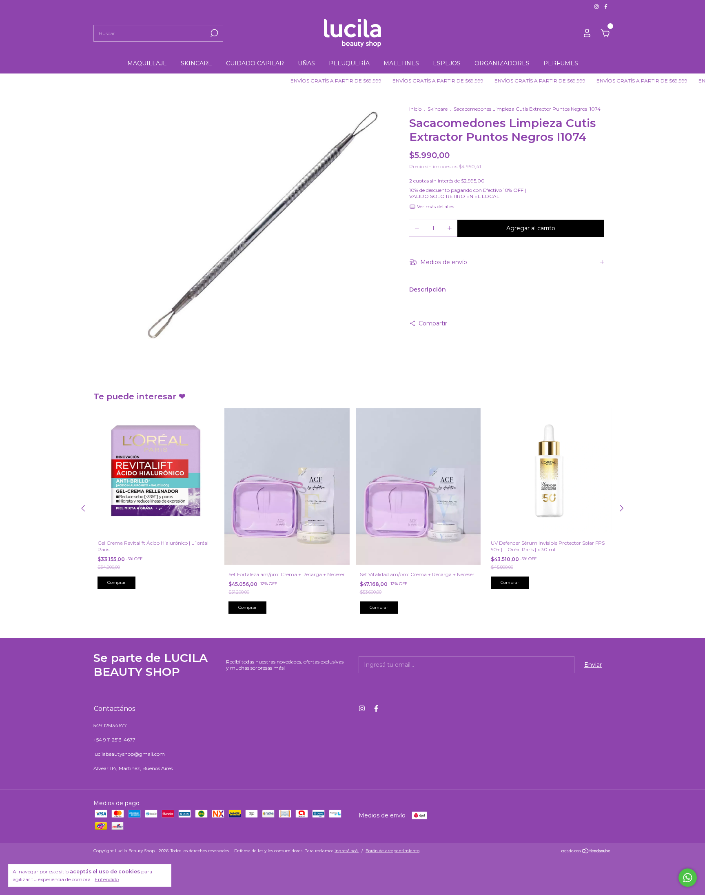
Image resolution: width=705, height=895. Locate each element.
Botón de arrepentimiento (392, 850)
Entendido (107, 879)
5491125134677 (110, 725)
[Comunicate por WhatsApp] (687, 877)
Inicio (415, 109)
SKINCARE (196, 63)
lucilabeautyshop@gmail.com (129, 754)
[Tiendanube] (586, 851)
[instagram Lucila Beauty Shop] (597, 6)
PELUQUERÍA (349, 63)
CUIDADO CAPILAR (255, 63)
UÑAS (306, 63)
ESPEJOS (447, 63)
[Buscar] (213, 33)
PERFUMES (560, 63)
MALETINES (401, 63)
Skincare (438, 109)
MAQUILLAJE (147, 63)
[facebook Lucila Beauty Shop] (605, 6)
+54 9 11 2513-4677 (114, 740)
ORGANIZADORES (502, 63)
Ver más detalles (435, 206)
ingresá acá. (347, 850)
